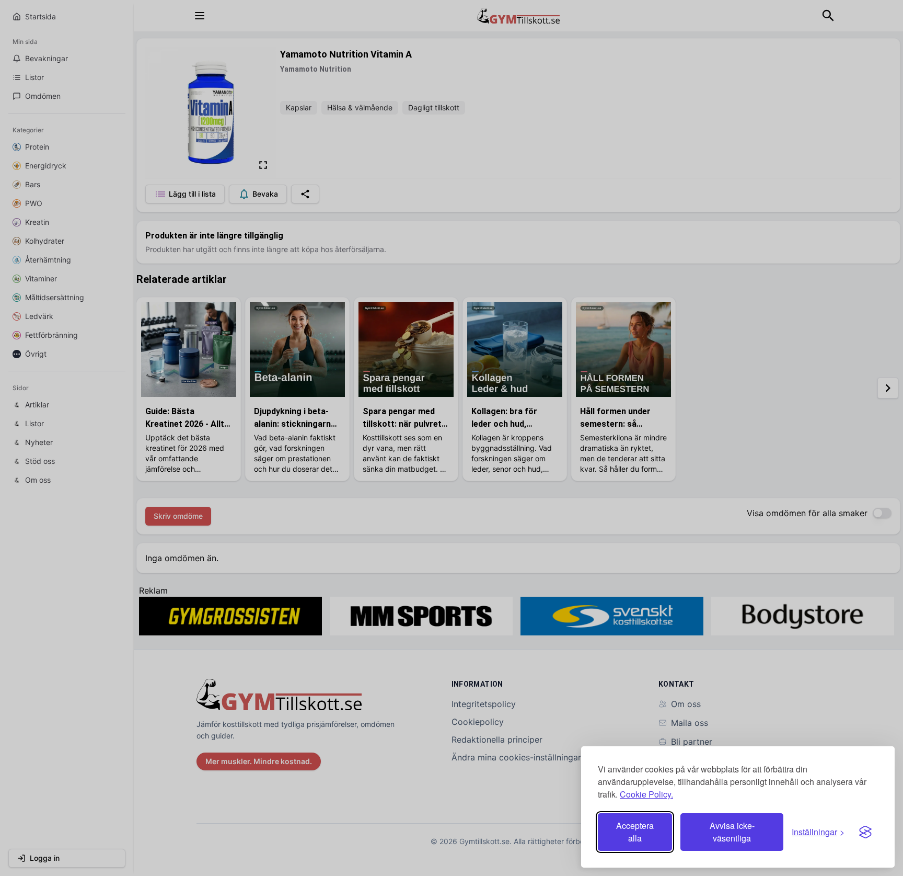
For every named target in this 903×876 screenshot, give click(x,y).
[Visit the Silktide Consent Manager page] (865, 832)
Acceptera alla (635, 832)
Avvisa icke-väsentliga (732, 832)
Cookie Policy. (646, 794)
